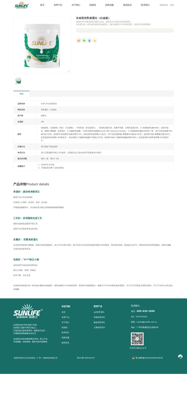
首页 (42, 5)
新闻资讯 (127, 5)
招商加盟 (109, 5)
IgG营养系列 (99, 312)
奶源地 (93, 5)
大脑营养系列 (99, 327)
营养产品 (58, 5)
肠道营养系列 (99, 322)
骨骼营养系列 (99, 317)
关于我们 (76, 5)
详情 (21, 94)
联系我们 (145, 5)
